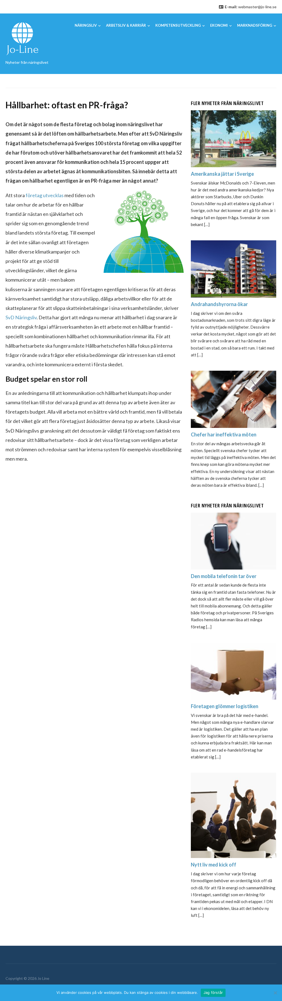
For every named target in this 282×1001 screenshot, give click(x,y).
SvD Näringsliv (21, 317)
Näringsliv (86, 25)
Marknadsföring (254, 25)
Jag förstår (213, 992)
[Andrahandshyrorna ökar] (233, 268)
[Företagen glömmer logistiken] (233, 670)
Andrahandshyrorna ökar (219, 304)
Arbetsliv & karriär (126, 25)
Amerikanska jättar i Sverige (222, 174)
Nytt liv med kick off (213, 865)
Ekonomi (219, 25)
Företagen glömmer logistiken (224, 706)
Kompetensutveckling (178, 25)
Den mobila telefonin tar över (223, 576)
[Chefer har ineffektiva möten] (233, 398)
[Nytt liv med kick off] (233, 814)
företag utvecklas (45, 195)
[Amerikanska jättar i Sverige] (233, 138)
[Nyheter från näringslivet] (22, 38)
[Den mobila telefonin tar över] (233, 540)
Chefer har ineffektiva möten (223, 434)
